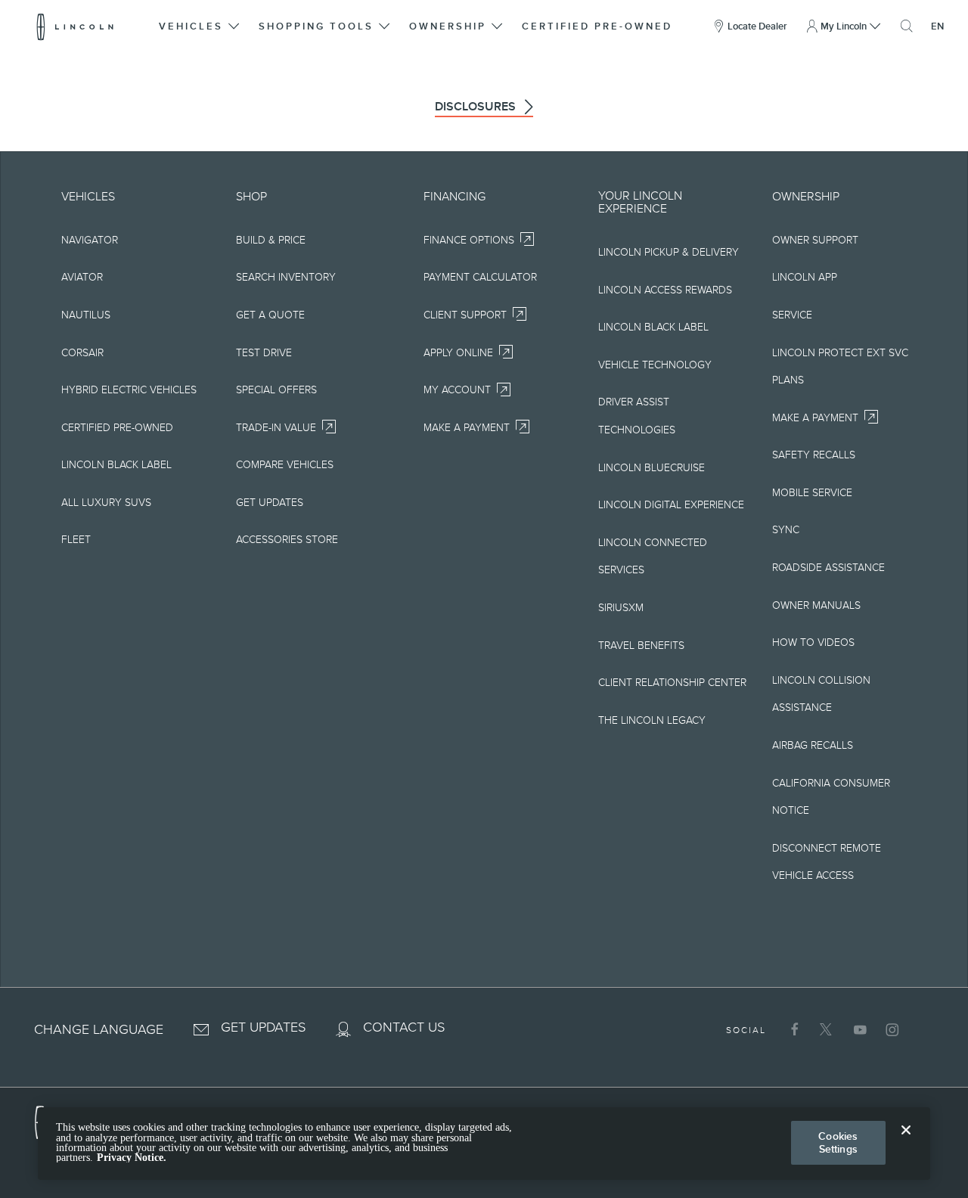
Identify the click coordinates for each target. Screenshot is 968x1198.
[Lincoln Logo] (75, 26)
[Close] (906, 1142)
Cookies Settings (838, 1142)
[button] (200, 26)
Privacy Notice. (131, 1157)
